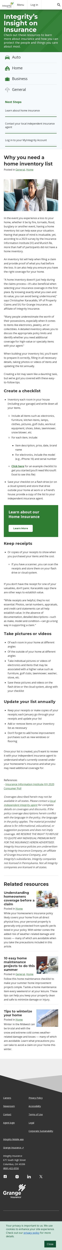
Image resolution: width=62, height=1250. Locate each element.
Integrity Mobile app (13, 1139)
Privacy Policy (36, 1097)
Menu (20, 5)
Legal (31, 1122)
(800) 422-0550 (11, 1168)
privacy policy (31, 1233)
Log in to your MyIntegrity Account (26, 140)
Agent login (9, 1122)
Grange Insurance (12, 1147)
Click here (17, 466)
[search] (57, 3)
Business (20, 78)
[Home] (8, 5)
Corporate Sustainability (41, 1130)
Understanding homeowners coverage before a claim (19, 898)
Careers (7, 1097)
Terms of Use (36, 1114)
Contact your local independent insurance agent (30, 125)
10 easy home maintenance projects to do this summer (19, 964)
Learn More (20, 528)
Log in (34, 5)
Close (50, 1244)
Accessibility (35, 1106)
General (19, 89)
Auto (16, 57)
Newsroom (9, 1106)
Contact (7, 1114)
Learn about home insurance (22, 110)
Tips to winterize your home (18, 1013)
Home (17, 67)
